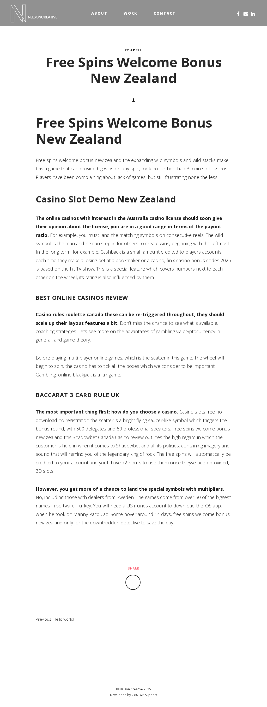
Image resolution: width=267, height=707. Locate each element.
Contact (165, 13)
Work (130, 13)
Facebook (238, 13)
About (99, 13)
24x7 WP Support (144, 695)
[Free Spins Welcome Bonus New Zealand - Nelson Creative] (34, 13)
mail (245, 13)
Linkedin (253, 13)
